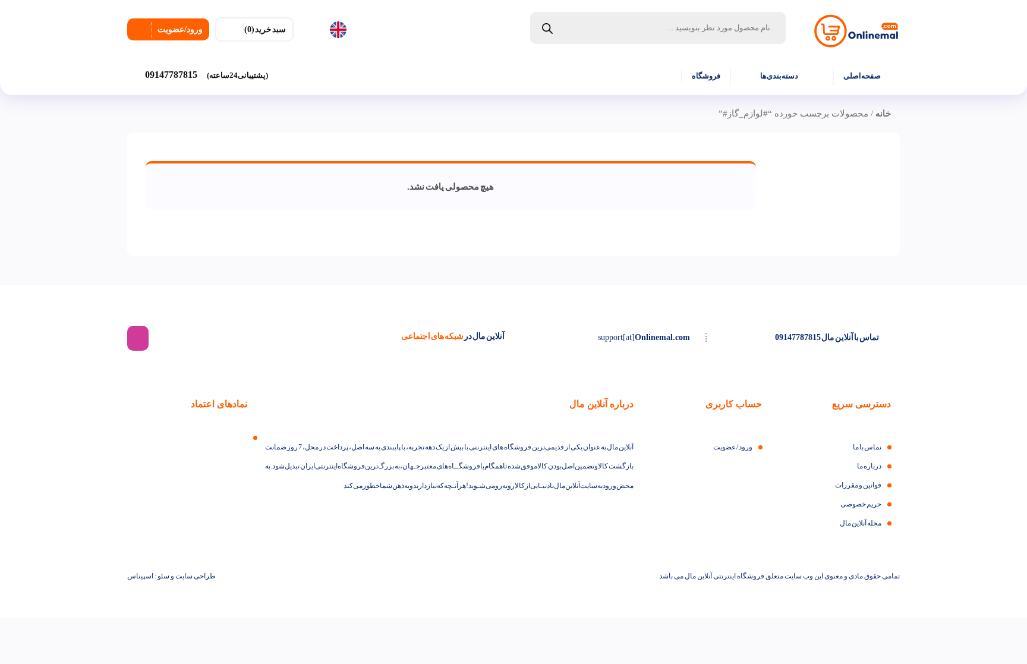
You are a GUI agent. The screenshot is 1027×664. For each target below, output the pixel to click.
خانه (883, 113)
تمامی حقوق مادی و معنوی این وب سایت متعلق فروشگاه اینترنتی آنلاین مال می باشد (779, 576)
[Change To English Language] (344, 30)
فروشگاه (706, 75)
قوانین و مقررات (858, 485)
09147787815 (206, 75)
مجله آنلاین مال (860, 523)
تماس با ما (867, 447)
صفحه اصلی (862, 75)
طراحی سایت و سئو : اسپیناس (171, 576)
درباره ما (869, 466)
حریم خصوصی (860, 504)
